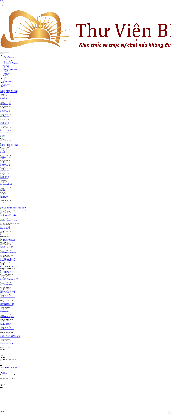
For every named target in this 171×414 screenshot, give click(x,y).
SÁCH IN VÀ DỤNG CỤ (6, 65)
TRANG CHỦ (4, 76)
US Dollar (3, 4)
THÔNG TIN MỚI (5, 75)
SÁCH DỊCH (6, 71)
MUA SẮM (4, 80)
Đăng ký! (2, 385)
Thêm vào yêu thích (3, 95)
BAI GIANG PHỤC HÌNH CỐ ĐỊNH (9, 57)
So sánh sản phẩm (8, 95)
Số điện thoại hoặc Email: (4, 359)
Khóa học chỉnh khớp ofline (8, 61)
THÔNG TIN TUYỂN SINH (6, 81)
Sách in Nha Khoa (6, 67)
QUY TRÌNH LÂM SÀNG (8, 70)
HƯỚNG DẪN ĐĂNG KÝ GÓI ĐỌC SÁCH (10, 69)
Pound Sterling (4, 3)
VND (3, 2)
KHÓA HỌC (4, 79)
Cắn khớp (5, 58)
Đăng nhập (1, 0)
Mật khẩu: (1, 360)
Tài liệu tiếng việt (6, 74)
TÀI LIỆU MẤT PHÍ (5, 78)
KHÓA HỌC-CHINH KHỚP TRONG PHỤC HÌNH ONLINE (13, 63)
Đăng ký (5, 0)
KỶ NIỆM (3, 82)
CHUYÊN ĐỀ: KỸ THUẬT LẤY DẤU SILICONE (9, 367)
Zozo (15, 378)
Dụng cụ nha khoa (6, 66)
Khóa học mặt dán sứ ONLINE (8, 62)
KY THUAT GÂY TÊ (7, 59)
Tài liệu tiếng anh (6, 73)
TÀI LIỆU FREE (4, 77)
